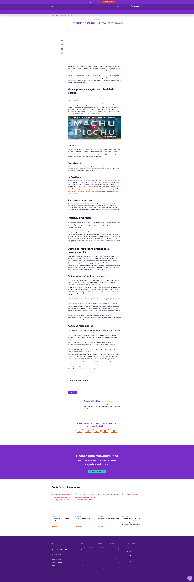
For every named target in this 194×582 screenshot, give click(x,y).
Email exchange (114, 558)
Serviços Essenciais (115, 547)
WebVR (70, 335)
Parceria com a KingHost (116, 562)
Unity (69, 349)
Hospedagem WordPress (102, 551)
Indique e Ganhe (114, 566)
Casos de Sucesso (131, 551)
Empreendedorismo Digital (86, 547)
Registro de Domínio (115, 549)
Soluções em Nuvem (101, 560)
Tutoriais (82, 565)
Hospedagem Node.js (101, 553)
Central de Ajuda (131, 565)
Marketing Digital (83, 549)
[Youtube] (61, 549)
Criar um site (83, 557)
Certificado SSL (114, 553)
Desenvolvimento (84, 571)
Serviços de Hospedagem (103, 547)
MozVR (70, 342)
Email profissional (115, 556)
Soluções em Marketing (102, 566)
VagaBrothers (114, 111)
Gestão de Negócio (84, 553)
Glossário (97, 19)
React (98, 361)
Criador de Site (114, 551)
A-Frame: (70, 354)
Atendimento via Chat (132, 573)
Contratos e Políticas (56, 559)
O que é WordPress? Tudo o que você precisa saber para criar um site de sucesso (131, 520)
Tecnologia (82, 569)
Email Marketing (100, 568)
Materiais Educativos (132, 547)
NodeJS (70, 360)
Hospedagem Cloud (101, 556)
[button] (56, 12)
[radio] (93, 381)
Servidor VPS (99, 562)
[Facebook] (66, 549)
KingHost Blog (55, 15)
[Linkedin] (57, 549)
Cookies (53, 565)
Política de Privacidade (57, 562)
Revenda (113, 564)
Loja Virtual (72, 392)
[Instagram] (52, 549)
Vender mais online (84, 551)
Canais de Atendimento (132, 569)
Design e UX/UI (83, 573)
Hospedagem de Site (101, 549)
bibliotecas (71, 361)
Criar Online (125, 516)
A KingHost (129, 555)
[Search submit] (141, 12)
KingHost (105, 269)
